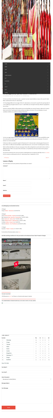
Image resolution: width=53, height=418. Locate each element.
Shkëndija (8, 340)
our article (47, 152)
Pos (2, 338)
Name (4, 180)
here (19, 232)
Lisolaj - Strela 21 (10, 222)
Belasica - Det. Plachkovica (12, 223)
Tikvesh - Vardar (9, 228)
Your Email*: (4, 372)
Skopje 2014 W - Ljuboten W (11, 220)
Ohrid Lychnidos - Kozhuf (9, 215)
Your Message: (5, 388)
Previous (7, 157)
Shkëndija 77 (9, 355)
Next (47, 157)
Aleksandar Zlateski (8, 95)
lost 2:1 (10, 296)
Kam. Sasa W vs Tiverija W (14, 217)
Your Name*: (4, 367)
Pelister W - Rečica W (9, 219)
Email (4, 185)
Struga (8, 342)
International (26, 95)
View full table (5, 363)
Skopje (8, 357)
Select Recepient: (6, 377)
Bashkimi (8, 360)
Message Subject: (6, 383)
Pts (36, 338)
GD (48, 338)
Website (5, 190)
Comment (5, 166)
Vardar (8, 351)
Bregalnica (9, 353)
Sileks (7, 346)
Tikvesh (8, 344)
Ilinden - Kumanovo (9, 210)
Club (4, 338)
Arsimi (7, 349)
